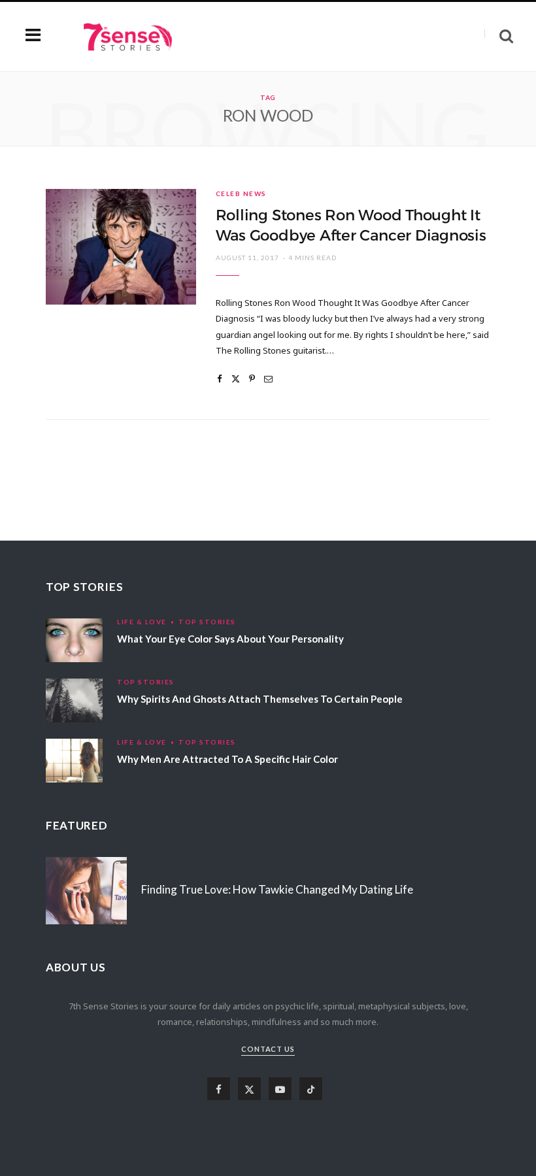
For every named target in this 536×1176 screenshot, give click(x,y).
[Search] (498, 36)
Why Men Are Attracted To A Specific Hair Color (227, 759)
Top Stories (207, 622)
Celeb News (241, 193)
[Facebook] (219, 379)
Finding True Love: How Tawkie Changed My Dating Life (277, 889)
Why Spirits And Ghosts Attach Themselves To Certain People (260, 699)
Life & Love (142, 622)
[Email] (268, 379)
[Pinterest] (252, 379)
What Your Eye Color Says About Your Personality (230, 639)
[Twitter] (235, 379)
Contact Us (268, 1049)
